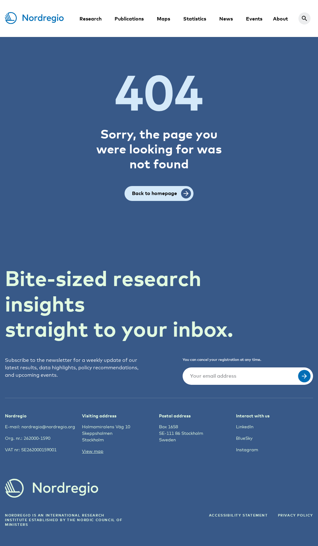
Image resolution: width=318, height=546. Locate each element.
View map (92, 451)
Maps (163, 19)
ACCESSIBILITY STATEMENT (238, 515)
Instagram (247, 449)
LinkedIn (244, 426)
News (226, 19)
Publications (129, 19)
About (280, 19)
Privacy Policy (295, 515)
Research (91, 19)
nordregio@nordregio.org (48, 426)
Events (254, 19)
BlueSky (244, 438)
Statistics (194, 19)
